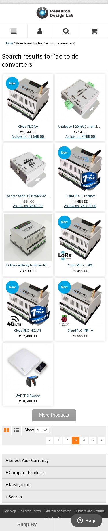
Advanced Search (58, 511)
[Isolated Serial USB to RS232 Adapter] (28, 168)
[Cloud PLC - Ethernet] (80, 168)
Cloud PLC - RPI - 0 (80, 330)
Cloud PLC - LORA (80, 265)
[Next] (101, 440)
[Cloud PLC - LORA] (80, 237)
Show (29, 430)
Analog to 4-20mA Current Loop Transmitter (80, 126)
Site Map (10, 511)
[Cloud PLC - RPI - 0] (80, 302)
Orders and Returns (90, 511)
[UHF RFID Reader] (28, 368)
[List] (17, 430)
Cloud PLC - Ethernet (80, 196)
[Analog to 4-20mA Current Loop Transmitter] (80, 99)
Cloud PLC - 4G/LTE (27, 330)
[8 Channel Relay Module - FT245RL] (28, 237)
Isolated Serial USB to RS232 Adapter (28, 196)
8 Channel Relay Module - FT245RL (28, 265)
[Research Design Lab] (54, 13)
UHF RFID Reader (28, 395)
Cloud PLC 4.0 (28, 126)
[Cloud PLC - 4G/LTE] (28, 302)
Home (9, 43)
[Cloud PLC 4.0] (28, 99)
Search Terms (31, 511)
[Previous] (49, 440)
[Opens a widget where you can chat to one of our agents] (86, 521)
